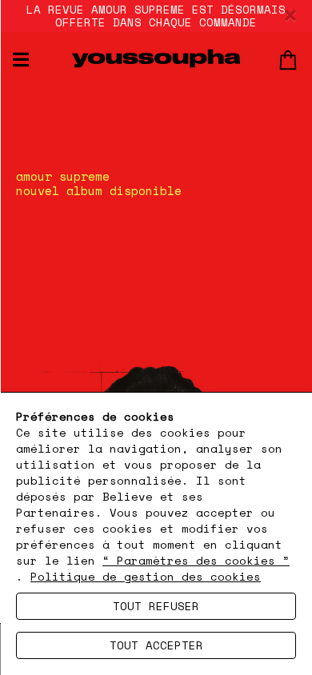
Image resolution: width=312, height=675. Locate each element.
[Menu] (21, 59)
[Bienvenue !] (155, 58)
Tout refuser (156, 605)
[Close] (290, 16)
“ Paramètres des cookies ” (196, 561)
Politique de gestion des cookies (145, 576)
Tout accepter (156, 645)
